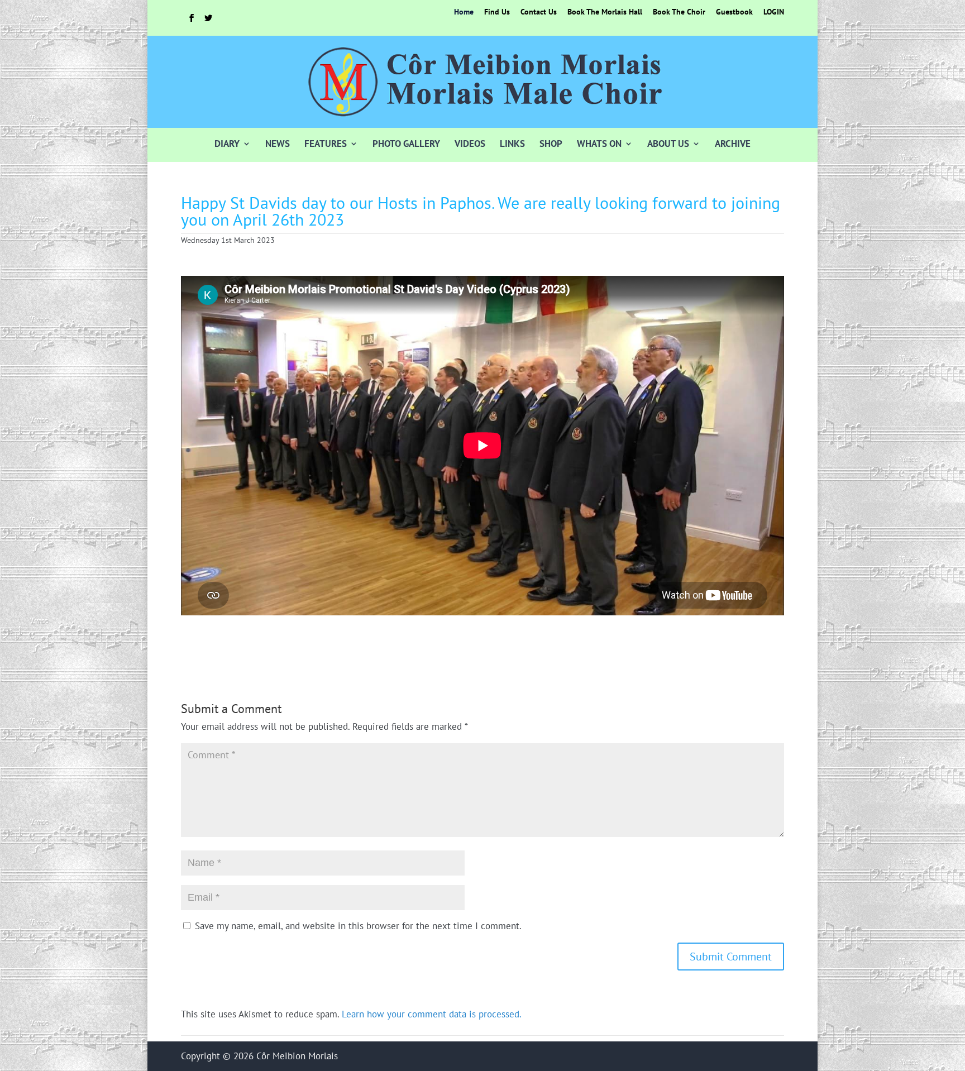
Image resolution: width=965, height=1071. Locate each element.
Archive (733, 143)
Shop (550, 143)
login (773, 12)
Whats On (599, 143)
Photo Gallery (406, 143)
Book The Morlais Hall (604, 12)
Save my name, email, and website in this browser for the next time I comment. (358, 926)
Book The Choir (679, 12)
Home (464, 12)
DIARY (227, 143)
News (277, 143)
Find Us (497, 12)
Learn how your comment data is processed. (432, 1014)
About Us (668, 143)
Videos (470, 143)
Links (512, 143)
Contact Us (538, 12)
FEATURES (325, 143)
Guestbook (734, 12)
